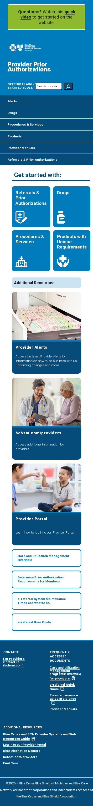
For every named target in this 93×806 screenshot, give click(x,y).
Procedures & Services (25, 124)
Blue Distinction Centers (21, 751)
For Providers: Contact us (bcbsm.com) (14, 662)
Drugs (12, 113)
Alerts (12, 101)
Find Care (10, 763)
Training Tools (27, 86)
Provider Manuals (21, 148)
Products (15, 136)
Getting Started (13, 86)
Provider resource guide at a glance (64, 696)
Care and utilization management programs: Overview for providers (65, 672)
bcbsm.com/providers (20, 757)
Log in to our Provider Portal (24, 744)
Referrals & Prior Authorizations (32, 159)
